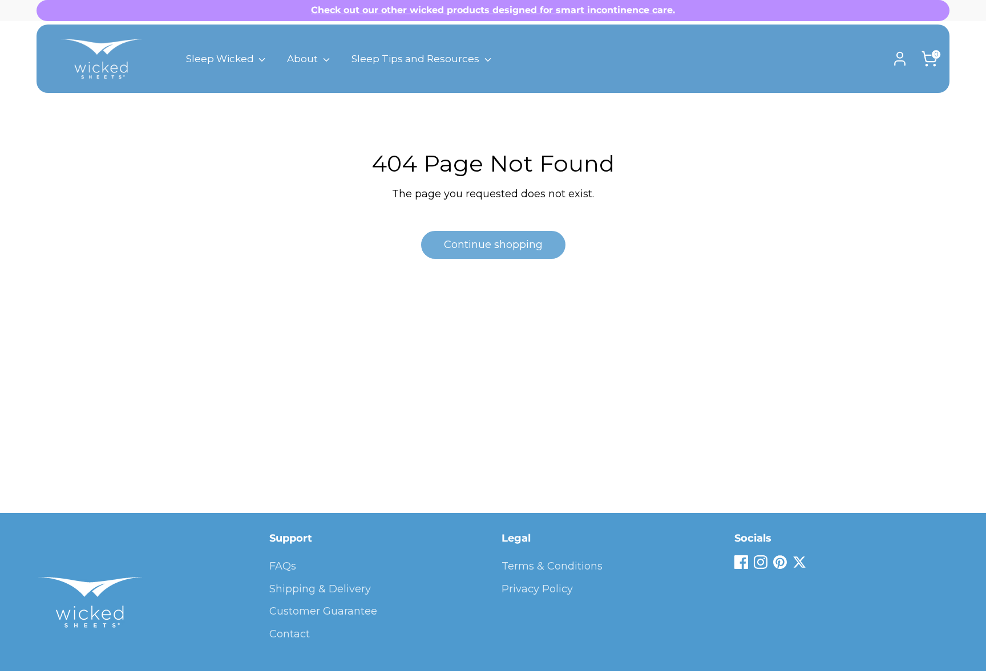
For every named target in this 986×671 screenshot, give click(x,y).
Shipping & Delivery (320, 589)
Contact (289, 634)
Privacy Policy (537, 589)
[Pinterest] (780, 562)
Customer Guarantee (323, 611)
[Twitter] (799, 562)
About (303, 58)
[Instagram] (760, 562)
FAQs (282, 566)
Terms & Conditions (552, 566)
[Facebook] (741, 562)
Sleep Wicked (221, 58)
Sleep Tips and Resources (416, 58)
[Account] (899, 58)
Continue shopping (493, 244)
